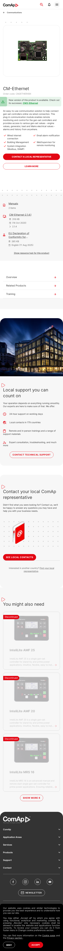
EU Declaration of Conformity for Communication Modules (19, 235)
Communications (14, 12)
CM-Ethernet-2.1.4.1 (20, 214)
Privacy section (15, 938)
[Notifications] (49, 5)
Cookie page (48, 935)
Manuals (13, 203)
